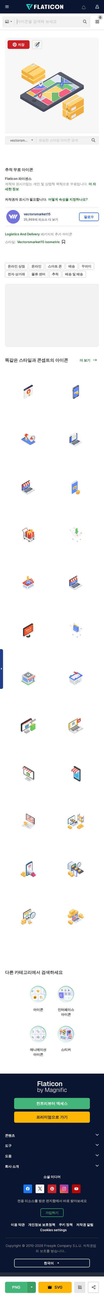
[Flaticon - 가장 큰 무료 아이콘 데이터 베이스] (45, 7)
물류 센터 (38, 274)
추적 (55, 274)
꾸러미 (86, 266)
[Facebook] (27, 1189)
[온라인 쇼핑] (28, 440)
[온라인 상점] (76, 726)
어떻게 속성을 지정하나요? (68, 199)
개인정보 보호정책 (41, 1225)
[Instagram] (64, 1189)
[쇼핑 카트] (76, 631)
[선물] (28, 535)
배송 (71, 266)
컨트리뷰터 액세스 (52, 1103)
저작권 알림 (84, 1225)
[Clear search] (73, 21)
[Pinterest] (52, 1189)
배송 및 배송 (74, 274)
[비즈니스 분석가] (28, 822)
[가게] (28, 678)
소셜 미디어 (52, 1177)
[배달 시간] (76, 869)
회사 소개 (12, 1166)
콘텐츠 (10, 1135)
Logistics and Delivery (22, 234)
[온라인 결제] (76, 392)
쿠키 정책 (66, 1225)
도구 (8, 1146)
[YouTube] (76, 1189)
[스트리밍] (28, 392)
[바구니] (76, 678)
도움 (8, 1156)
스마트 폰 (55, 266)
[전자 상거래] (76, 822)
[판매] (28, 631)
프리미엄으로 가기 (52, 1117)
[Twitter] (40, 1189)
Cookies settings (53, 1230)
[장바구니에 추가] (76, 535)
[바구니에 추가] (28, 583)
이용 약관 (18, 1225)
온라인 (36, 266)
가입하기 (52, 1213)
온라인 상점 (16, 266)
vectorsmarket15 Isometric (38, 242)
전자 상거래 (16, 274)
